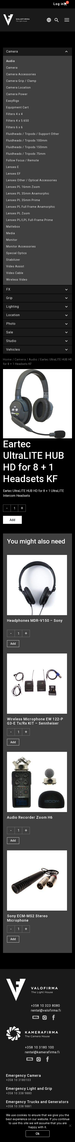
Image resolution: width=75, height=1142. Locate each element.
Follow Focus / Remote (22, 160)
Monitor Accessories (21, 246)
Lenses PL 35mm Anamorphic (27, 193)
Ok (37, 1134)
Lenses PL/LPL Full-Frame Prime (29, 220)
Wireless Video (16, 279)
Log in (58, 4)
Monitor (11, 239)
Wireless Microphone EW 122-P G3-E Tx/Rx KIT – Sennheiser (35, 721)
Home (7, 359)
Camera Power (17, 94)
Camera (12, 67)
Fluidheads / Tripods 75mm (26, 153)
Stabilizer (13, 259)
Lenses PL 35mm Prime (23, 200)
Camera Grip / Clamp (21, 80)
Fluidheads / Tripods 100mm (26, 140)
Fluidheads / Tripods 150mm (26, 147)
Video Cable (14, 273)
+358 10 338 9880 (19, 1093)
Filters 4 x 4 (14, 114)
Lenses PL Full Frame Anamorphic (30, 206)
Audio (10, 61)
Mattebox (13, 226)
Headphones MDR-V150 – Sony (35, 620)
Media (10, 233)
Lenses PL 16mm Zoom (23, 186)
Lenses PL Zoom (18, 213)
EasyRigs (12, 100)
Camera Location (18, 87)
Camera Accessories (21, 74)
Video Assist (15, 266)
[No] (70, 1126)
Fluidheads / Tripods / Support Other (32, 133)
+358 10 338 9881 (19, 1106)
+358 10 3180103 (18, 1080)
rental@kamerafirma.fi (42, 1052)
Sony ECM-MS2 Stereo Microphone (27, 918)
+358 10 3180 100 (39, 1047)
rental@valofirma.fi (46, 1010)
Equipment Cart (17, 107)
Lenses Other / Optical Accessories (31, 180)
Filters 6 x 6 (14, 127)
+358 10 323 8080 (45, 1006)
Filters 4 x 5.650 (17, 120)
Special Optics (16, 253)
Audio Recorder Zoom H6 (30, 817)
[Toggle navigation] (67, 20)
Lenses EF (13, 173)
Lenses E (12, 167)
